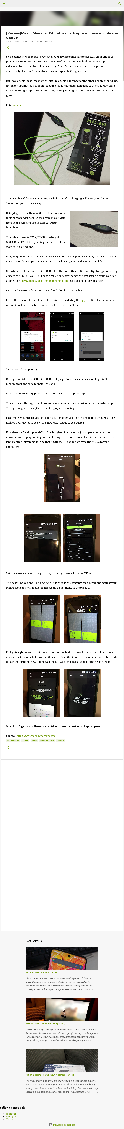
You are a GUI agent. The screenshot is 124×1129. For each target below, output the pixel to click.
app (83, 300)
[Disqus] (62, 805)
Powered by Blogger (64, 1124)
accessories (13, 740)
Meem (17, 105)
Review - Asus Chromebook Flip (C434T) (45, 1023)
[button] (8, 47)
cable (25, 740)
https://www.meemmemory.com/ (36, 735)
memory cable (47, 740)
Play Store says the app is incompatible (44, 280)
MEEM (34, 740)
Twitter (10, 1119)
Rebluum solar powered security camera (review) (50, 1075)
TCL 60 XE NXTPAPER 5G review (41, 972)
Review (61, 740)
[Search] (120, 3)
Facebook (11, 1113)
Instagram (11, 1116)
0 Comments (46, 41)
